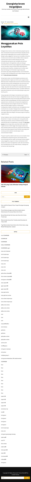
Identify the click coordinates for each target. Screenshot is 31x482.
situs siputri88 (4, 282)
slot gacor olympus (6, 349)
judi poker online (5, 336)
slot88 (2, 412)
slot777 (3, 440)
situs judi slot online (6, 295)
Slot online (4, 443)
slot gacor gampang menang (8, 434)
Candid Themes (15, 474)
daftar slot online (5, 304)
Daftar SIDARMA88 (5, 245)
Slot (2, 364)
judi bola (3, 330)
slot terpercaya (5, 254)
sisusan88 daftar (5, 323)
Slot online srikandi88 (6, 276)
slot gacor (3, 415)
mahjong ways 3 (5, 355)
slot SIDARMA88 (5, 235)
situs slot (3, 263)
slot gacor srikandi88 (6, 279)
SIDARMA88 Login (5, 248)
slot (2, 314)
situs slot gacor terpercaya (10, 75)
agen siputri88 (4, 286)
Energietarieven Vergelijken (15, 5)
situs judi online (5, 292)
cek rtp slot (4, 342)
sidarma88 (3, 437)
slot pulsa (3, 352)
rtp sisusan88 (4, 456)
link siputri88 (4, 450)
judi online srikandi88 (6, 273)
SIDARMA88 (4, 241)
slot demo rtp (4, 409)
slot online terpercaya (6, 298)
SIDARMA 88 (4, 238)
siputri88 (3, 453)
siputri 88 (3, 396)
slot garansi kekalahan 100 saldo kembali (11, 358)
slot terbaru (4, 327)
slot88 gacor (4, 345)
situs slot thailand (5, 251)
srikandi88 (3, 459)
